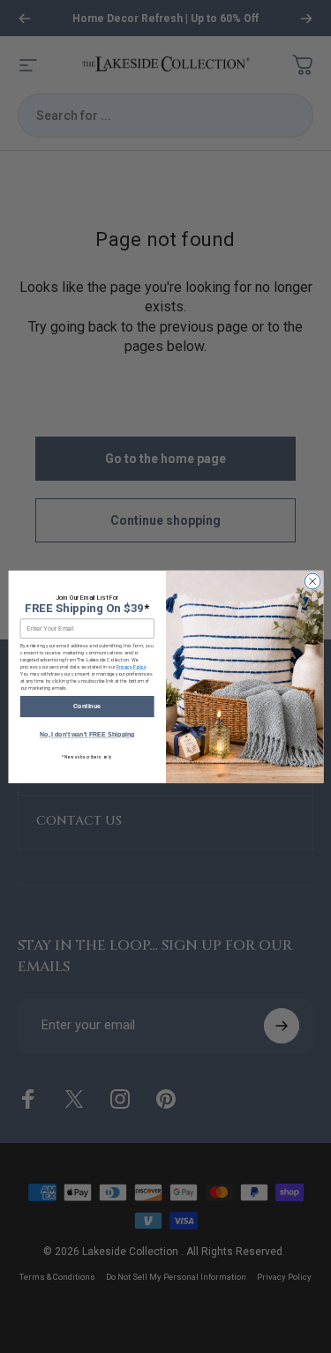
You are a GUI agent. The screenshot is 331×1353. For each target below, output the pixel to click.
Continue (87, 706)
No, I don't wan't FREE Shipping (86, 734)
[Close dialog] (312, 581)
